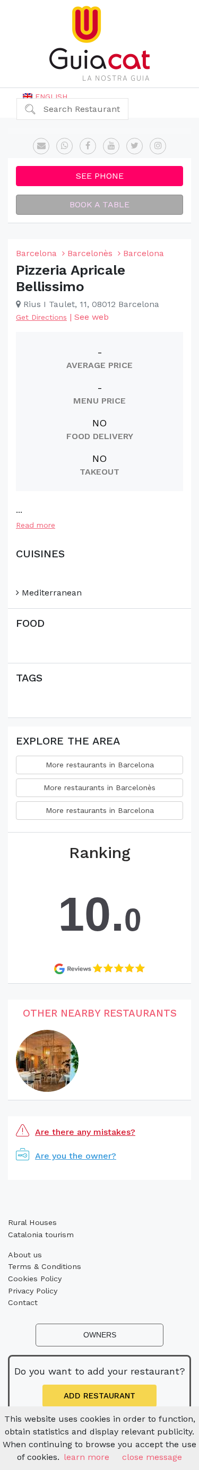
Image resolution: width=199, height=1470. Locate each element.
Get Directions (41, 317)
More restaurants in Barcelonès (99, 787)
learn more (86, 1457)
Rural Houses (32, 1222)
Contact (23, 1302)
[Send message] (41, 146)
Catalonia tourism (41, 1234)
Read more (35, 525)
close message (152, 1457)
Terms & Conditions (44, 1266)
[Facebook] (88, 146)
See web (91, 317)
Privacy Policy (32, 1291)
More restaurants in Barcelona (100, 764)
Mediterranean (50, 593)
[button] (45, 96)
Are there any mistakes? (85, 1132)
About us (25, 1254)
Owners (99, 1335)
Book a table (99, 204)
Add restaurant (99, 1396)
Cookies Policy (35, 1278)
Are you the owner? (75, 1156)
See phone (100, 176)
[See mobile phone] (64, 146)
